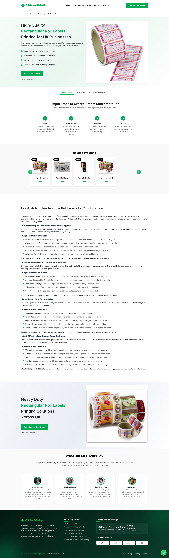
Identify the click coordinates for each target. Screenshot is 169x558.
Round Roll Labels (62, 178)
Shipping (137, 554)
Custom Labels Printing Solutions (75, 536)
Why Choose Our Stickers (98, 92)
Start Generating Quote (34, 427)
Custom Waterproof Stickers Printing (76, 540)
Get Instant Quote (32, 73)
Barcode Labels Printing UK (73, 533)
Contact (144, 554)
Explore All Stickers (70, 524)
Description (81, 92)
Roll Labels (32, 14)
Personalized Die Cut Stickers (74, 530)
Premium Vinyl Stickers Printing (74, 527)
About (123, 554)
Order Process (67, 92)
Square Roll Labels (84, 178)
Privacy (129, 554)
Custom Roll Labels (40, 178)
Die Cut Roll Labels (107, 178)
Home (23, 14)
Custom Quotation (137, 5)
